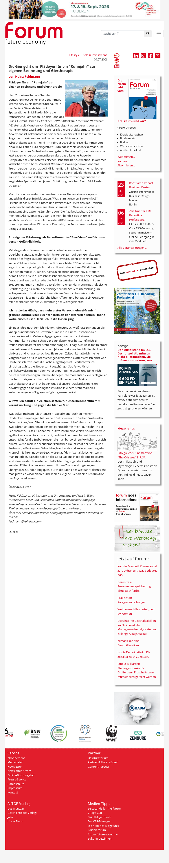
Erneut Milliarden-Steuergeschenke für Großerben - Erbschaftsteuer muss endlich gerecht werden (137, 670)
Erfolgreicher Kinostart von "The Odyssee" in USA (135, 455)
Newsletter (14, 767)
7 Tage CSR (95, 813)
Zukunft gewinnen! (100, 838)
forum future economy (103, 834)
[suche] (148, 33)
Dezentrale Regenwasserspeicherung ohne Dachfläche (134, 586)
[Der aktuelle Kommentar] (137, 270)
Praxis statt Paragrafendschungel (131, 600)
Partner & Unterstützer (103, 762)
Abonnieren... (126, 165)
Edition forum (97, 830)
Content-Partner (98, 767)
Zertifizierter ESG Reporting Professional (140, 215)
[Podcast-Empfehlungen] (116, 61)
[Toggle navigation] (159, 33)
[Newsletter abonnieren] (116, 66)
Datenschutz (15, 784)
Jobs (10, 817)
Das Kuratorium (98, 758)
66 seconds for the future (104, 808)
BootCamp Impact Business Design (141, 185)
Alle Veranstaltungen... (132, 248)
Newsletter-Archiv (19, 771)
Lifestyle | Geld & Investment (88, 55)
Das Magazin (15, 808)
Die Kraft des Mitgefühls (103, 826)
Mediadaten (15, 762)
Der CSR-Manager (99, 821)
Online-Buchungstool (21, 775)
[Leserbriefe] (116, 55)
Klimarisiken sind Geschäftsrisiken (129, 643)
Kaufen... (123, 161)
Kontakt (12, 792)
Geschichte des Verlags (22, 813)
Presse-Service (16, 779)
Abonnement (16, 758)
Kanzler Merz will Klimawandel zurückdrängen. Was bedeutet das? (137, 570)
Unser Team (15, 821)
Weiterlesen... (126, 157)
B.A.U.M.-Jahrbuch (99, 817)
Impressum (14, 788)
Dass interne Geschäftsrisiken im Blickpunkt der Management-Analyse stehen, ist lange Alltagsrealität (137, 627)
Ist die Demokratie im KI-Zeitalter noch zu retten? (134, 654)
